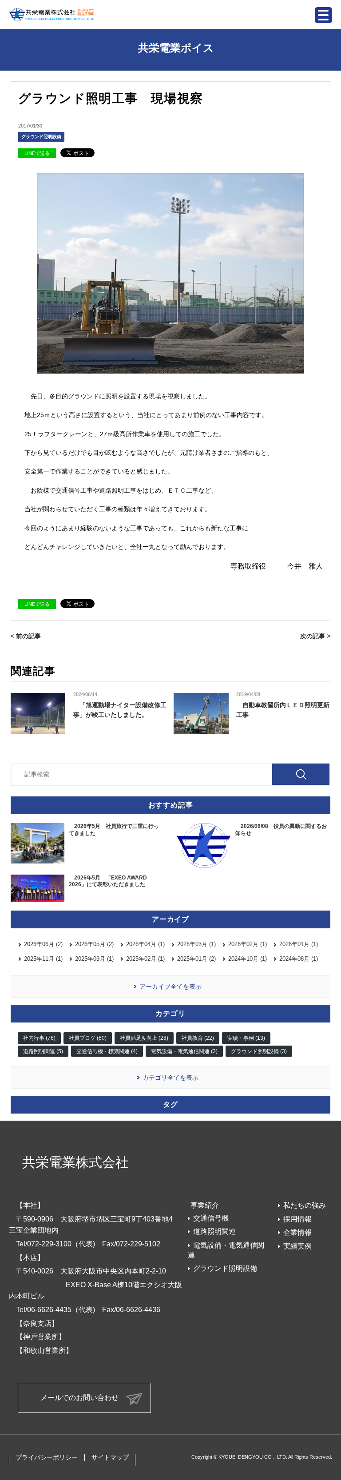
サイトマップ (110, 1457)
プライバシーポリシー (47, 1457)
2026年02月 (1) (247, 944)
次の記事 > (315, 636)
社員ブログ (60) (88, 1038)
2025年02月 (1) (145, 958)
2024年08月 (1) (298, 958)
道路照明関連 (214, 1231)
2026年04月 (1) (145, 944)
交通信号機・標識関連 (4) (107, 1051)
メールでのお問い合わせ (79, 1397)
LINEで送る (37, 153)
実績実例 (297, 1246)
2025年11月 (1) (43, 958)
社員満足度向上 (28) (144, 1038)
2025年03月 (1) (94, 958)
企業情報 (297, 1232)
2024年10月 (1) (247, 958)
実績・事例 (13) (246, 1038)
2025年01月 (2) (196, 958)
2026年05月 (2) (94, 944)
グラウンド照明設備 (41, 136)
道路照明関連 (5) (43, 1051)
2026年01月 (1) (298, 944)
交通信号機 (211, 1218)
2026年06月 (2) (43, 944)
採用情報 (297, 1219)
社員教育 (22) (198, 1038)
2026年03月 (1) (196, 944)
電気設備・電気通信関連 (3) (184, 1051)
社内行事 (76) (39, 1038)
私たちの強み (304, 1205)
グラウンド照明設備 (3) (259, 1051)
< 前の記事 (26, 636)
